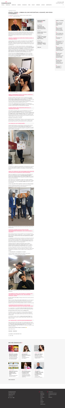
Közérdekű (42, 401)
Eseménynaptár (42, 404)
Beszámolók (42, 393)
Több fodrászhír (11, 379)
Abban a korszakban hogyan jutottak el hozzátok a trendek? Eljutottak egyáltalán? (59, 29)
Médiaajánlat (50, 391)
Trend (41, 398)
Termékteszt (42, 394)
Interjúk (14, 10)
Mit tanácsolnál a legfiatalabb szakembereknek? (59, 66)
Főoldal (41, 391)
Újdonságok (42, 397)
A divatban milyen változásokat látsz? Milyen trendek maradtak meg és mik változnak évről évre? (59, 61)
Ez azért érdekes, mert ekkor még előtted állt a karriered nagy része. (60, 33)
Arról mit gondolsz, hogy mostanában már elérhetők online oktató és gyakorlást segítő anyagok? (60, 42)
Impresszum (50, 397)
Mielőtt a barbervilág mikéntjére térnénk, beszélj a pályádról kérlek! (59, 23)
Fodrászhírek (10, 10)
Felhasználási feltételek (52, 393)
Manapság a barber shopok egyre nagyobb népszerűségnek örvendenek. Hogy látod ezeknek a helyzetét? (60, 48)
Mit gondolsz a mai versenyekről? (59, 37)
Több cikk (39, 47)
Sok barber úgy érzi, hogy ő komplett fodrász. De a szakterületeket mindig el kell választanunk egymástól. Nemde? (59, 55)
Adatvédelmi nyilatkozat (52, 394)
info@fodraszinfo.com (11, 394)
